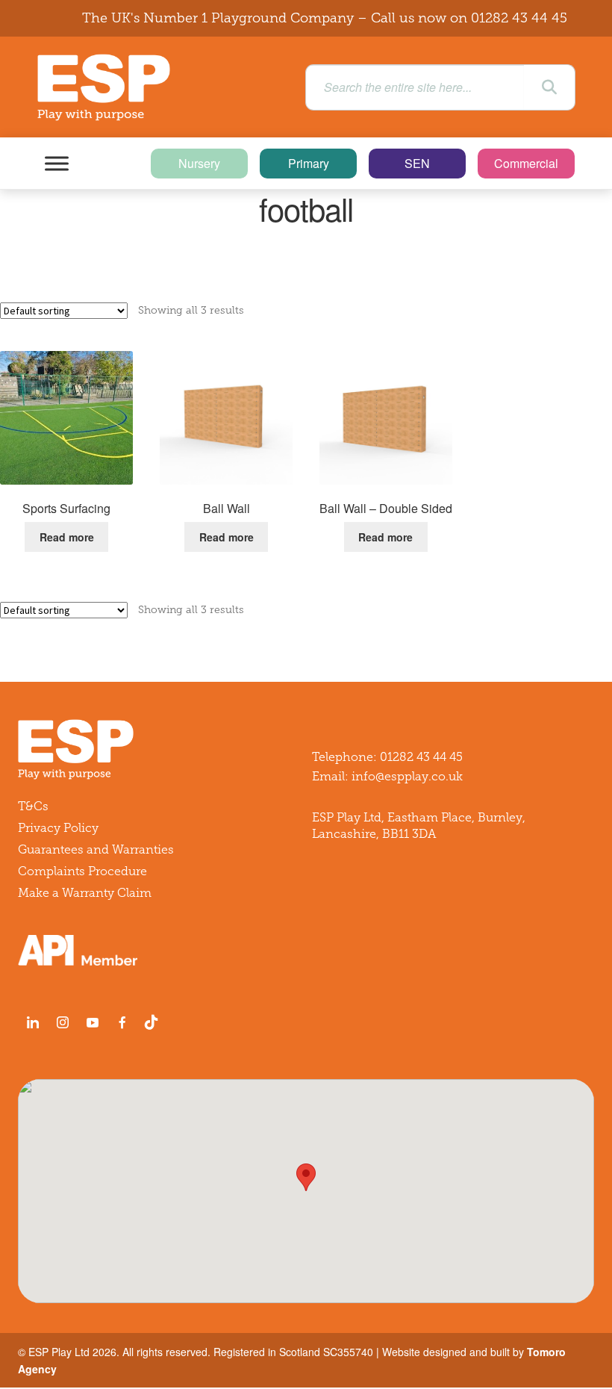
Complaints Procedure (82, 871)
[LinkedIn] (33, 1022)
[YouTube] (92, 1022)
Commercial (526, 163)
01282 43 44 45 (519, 17)
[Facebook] (122, 1022)
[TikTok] (154, 1022)
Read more (67, 536)
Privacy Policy (58, 827)
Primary (308, 163)
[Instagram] (63, 1022)
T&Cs (33, 806)
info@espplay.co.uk (407, 776)
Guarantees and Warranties (96, 849)
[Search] (549, 87)
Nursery (199, 163)
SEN (417, 163)
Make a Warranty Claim (85, 892)
